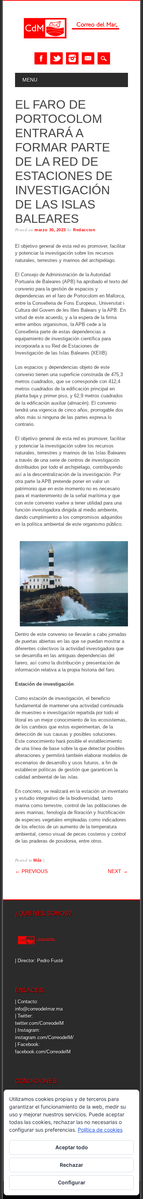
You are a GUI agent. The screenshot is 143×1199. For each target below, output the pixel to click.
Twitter (56, 58)
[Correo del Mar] (71, 45)
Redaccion (84, 230)
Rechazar (71, 1165)
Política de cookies (100, 1130)
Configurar (71, 1182)
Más (37, 860)
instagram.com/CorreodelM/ (44, 1037)
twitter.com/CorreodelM (39, 1023)
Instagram (72, 58)
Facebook (40, 58)
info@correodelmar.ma (39, 1009)
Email (88, 58)
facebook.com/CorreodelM (43, 1051)
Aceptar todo (71, 1147)
